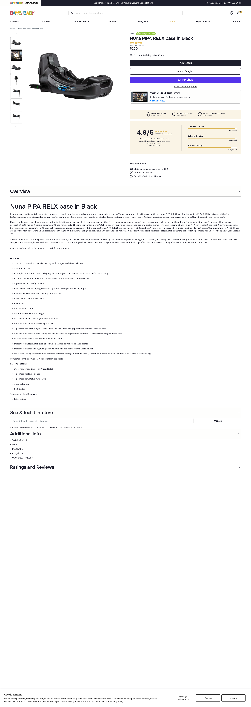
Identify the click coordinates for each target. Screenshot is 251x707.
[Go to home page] (22, 12)
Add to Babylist (185, 71)
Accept (208, 698)
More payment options (185, 86)
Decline (233, 698)
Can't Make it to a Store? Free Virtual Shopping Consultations (123, 3)
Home (12, 28)
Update (218, 421)
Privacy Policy (116, 701)
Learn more (156, 115)
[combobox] (126, 13)
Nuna (132, 33)
